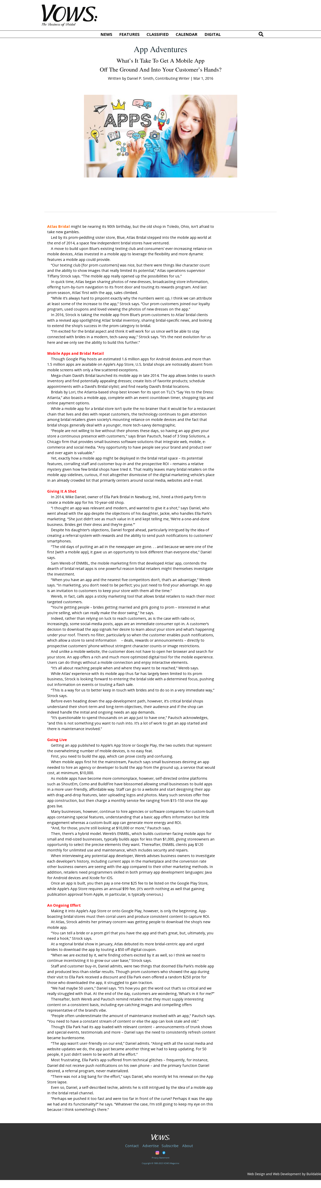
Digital (213, 34)
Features (129, 34)
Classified (158, 34)
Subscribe (170, 1145)
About (187, 1145)
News (106, 34)
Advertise (150, 1145)
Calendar (186, 34)
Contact (132, 1145)
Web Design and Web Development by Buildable (284, 1174)
